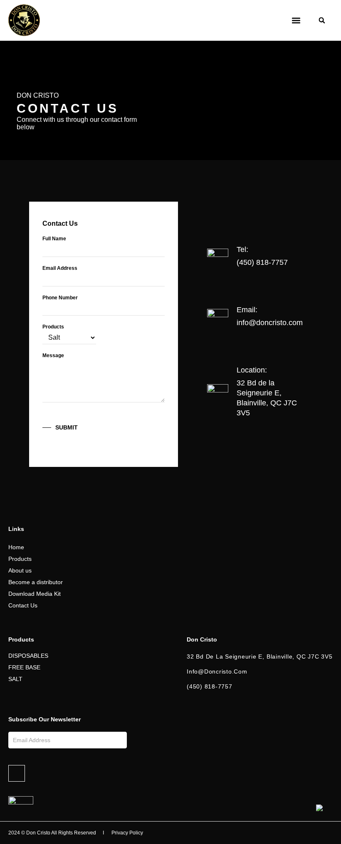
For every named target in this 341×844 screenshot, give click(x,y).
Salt (15, 679)
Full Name (54, 239)
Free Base (24, 667)
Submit (66, 427)
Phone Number (60, 298)
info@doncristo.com (270, 322)
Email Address (59, 268)
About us (20, 570)
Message (53, 355)
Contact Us (22, 605)
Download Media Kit (34, 593)
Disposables (28, 655)
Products (53, 327)
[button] (296, 20)
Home (16, 547)
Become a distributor (35, 582)
